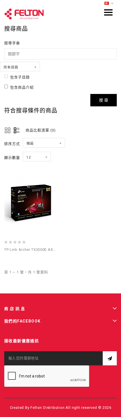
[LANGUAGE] (109, 3)
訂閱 (110, 358)
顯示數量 (12, 157)
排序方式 (12, 144)
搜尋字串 (12, 43)
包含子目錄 (20, 77)
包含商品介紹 (22, 87)
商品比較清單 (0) (41, 130)
